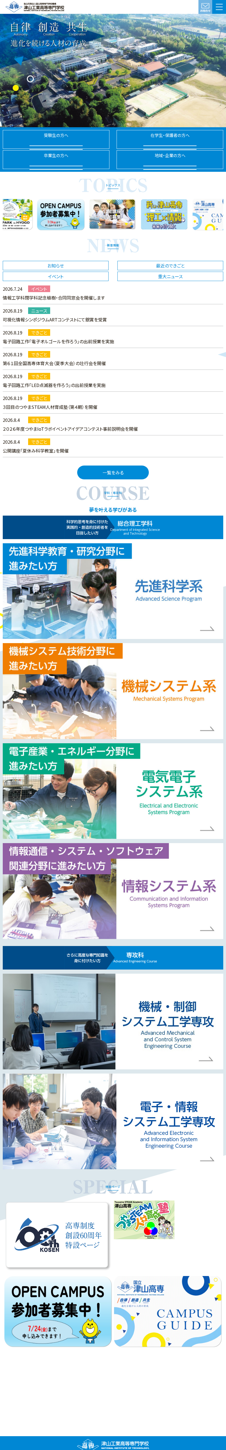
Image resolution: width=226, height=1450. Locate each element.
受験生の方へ (56, 135)
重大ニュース (170, 276)
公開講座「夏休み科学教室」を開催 (36, 450)
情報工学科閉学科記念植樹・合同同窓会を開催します (54, 297)
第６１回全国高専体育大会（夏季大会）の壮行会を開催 (54, 363)
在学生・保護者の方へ (170, 135)
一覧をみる (113, 472)
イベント (55, 276)
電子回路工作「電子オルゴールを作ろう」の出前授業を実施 (58, 341)
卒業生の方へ (56, 155)
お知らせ (55, 265)
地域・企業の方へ (170, 155)
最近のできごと (170, 265)
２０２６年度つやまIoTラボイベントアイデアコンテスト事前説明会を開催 (70, 428)
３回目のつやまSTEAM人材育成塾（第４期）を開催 (50, 407)
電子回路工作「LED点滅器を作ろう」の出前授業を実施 (54, 385)
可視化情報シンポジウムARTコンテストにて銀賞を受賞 (55, 319)
